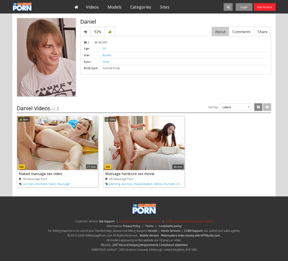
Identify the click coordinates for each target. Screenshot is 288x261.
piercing (114, 184)
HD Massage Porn (33, 6)
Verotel (152, 231)
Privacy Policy (131, 226)
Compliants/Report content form (140, 221)
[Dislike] (85, 31)
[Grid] (258, 107)
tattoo (158, 184)
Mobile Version (149, 235)
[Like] (110, 31)
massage (63, 184)
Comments (241, 31)
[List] (267, 107)
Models (115, 7)
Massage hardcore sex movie (129, 173)
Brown (107, 55)
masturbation (143, 184)
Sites (164, 7)
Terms (149, 226)
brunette (41, 184)
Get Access (264, 7)
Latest (227, 107)
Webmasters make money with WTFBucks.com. (190, 235)
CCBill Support (193, 231)
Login (244, 7)
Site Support (107, 221)
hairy (52, 184)
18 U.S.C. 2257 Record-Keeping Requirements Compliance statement (144, 245)
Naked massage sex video (40, 173)
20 (104, 48)
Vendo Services (170, 231)
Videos (92, 7)
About (220, 31)
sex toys (28, 184)
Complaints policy (170, 226)
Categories (140, 7)
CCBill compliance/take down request (189, 221)
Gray (106, 62)
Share (263, 31)
